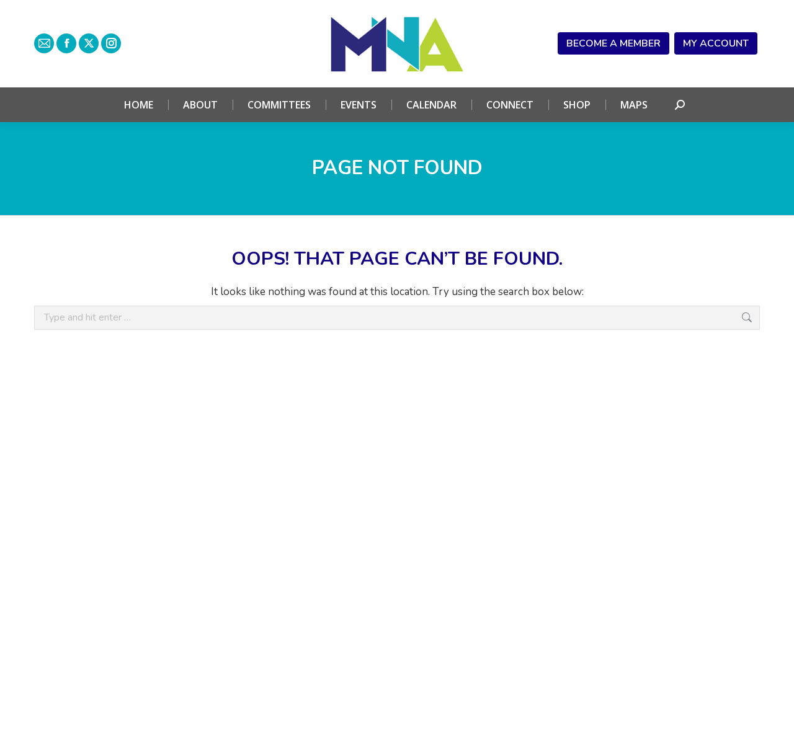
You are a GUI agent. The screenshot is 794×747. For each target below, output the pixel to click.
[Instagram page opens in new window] (111, 43)
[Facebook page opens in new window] (66, 43)
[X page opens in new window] (89, 43)
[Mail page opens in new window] (44, 43)
